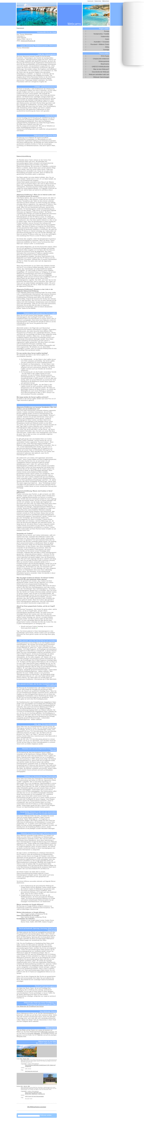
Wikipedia (37, 1033)
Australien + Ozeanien (101, 42)
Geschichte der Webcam (100, 72)
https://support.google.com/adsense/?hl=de (34, 914)
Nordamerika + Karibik (101, 34)
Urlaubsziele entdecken (101, 59)
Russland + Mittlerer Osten (100, 44)
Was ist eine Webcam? (101, 69)
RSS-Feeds (105, 56)
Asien (107, 39)
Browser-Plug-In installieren (38, 890)
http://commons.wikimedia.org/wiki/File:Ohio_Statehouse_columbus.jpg (35, 1093)
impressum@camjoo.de (28, 41)
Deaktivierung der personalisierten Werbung (38, 886)
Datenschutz (98, 1)
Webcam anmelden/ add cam (99, 74)
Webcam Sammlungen (101, 77)
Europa (106, 31)
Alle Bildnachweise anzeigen (36, 1107)
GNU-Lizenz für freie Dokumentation (34, 1096)
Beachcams (105, 64)
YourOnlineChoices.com (35, 901)
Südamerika (105, 36)
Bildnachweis (105, 1)
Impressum (90, 1)
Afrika (107, 47)
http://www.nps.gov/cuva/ (31, 1071)
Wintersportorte (104, 61)
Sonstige (106, 49)
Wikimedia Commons (47, 1032)
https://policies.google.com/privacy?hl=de (33, 917)
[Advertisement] (133, 33)
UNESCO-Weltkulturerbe (100, 66)
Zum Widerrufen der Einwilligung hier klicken (30, 1006)
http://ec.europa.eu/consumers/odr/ (27, 126)
